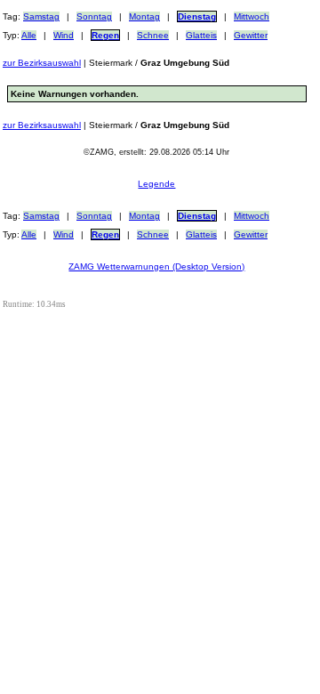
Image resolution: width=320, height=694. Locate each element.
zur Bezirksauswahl (42, 63)
